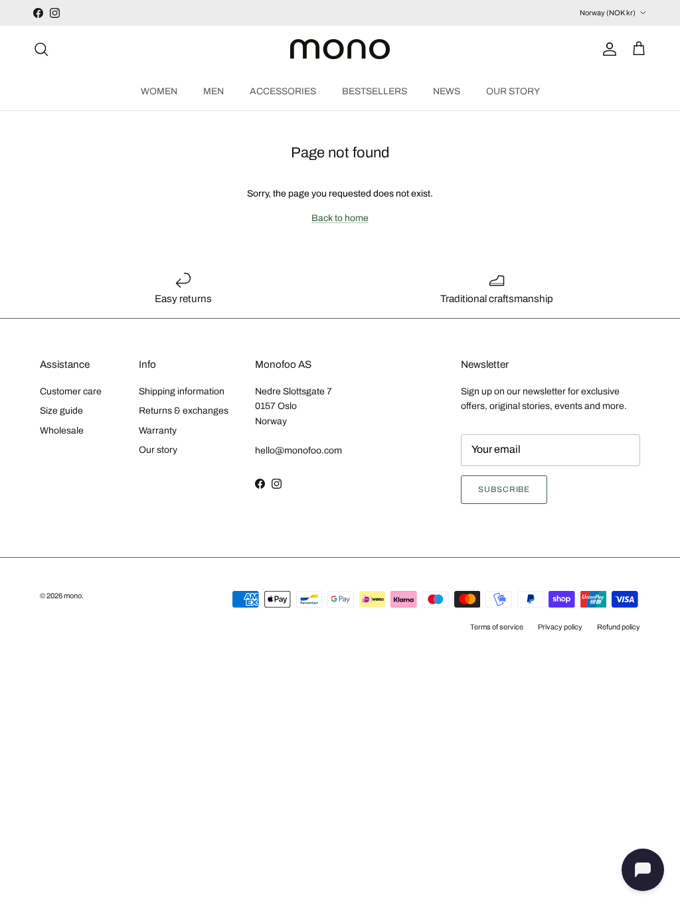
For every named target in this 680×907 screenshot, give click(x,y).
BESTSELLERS (374, 91)
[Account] (607, 49)
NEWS (446, 91)
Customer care (71, 391)
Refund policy (618, 627)
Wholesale (62, 431)
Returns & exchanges (183, 411)
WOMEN (159, 91)
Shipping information (181, 391)
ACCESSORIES (283, 91)
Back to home (340, 218)
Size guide (61, 411)
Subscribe (504, 489)
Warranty (158, 431)
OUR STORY (513, 91)
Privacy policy (560, 627)
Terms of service (496, 627)
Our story (158, 450)
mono (73, 596)
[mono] (340, 49)
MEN (213, 91)
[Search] (41, 49)
